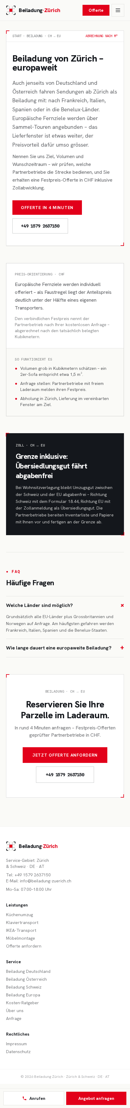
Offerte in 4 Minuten (47, 207)
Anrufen (37, 1098)
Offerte (96, 10)
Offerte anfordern (23, 946)
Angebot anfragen (96, 1098)
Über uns (15, 1010)
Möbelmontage (20, 938)
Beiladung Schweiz (23, 987)
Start (16, 36)
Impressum (16, 1043)
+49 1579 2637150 (65, 774)
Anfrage (13, 1018)
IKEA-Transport (21, 930)
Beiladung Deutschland (28, 971)
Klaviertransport (22, 922)
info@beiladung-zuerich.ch (45, 881)
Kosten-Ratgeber (22, 1002)
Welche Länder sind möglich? (65, 605)
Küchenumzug (19, 914)
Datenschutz (18, 1051)
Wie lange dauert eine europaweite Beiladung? (65, 648)
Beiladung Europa (23, 995)
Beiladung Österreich (26, 979)
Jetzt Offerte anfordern (65, 755)
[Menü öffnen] (118, 10)
